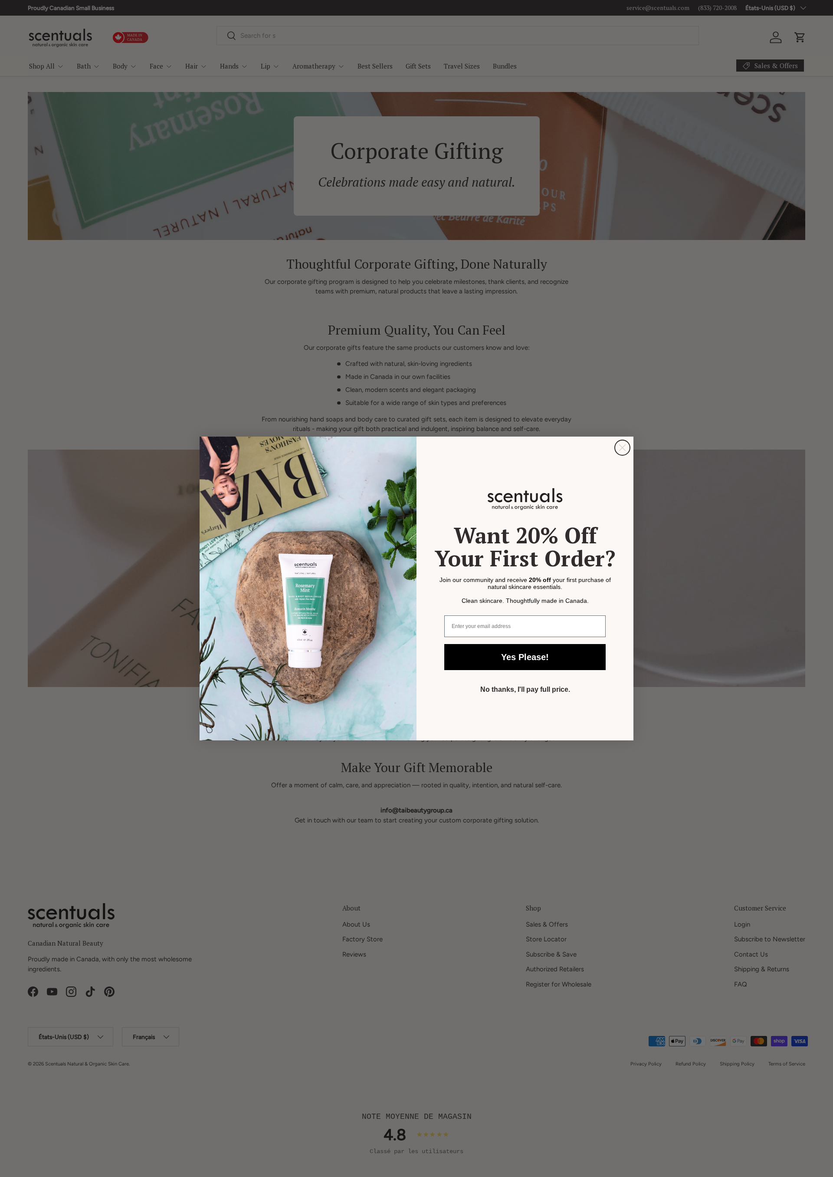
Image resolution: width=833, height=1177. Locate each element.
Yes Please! (525, 657)
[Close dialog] (622, 447)
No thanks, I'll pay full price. (525, 689)
